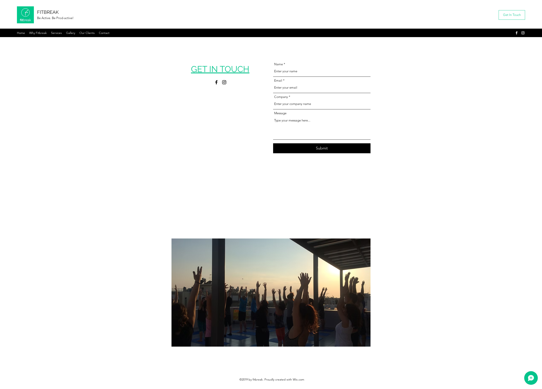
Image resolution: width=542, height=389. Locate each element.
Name (278, 64)
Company (281, 96)
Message (280, 113)
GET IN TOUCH (220, 69)
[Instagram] (523, 33)
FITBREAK (48, 12)
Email (278, 80)
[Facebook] (516, 33)
